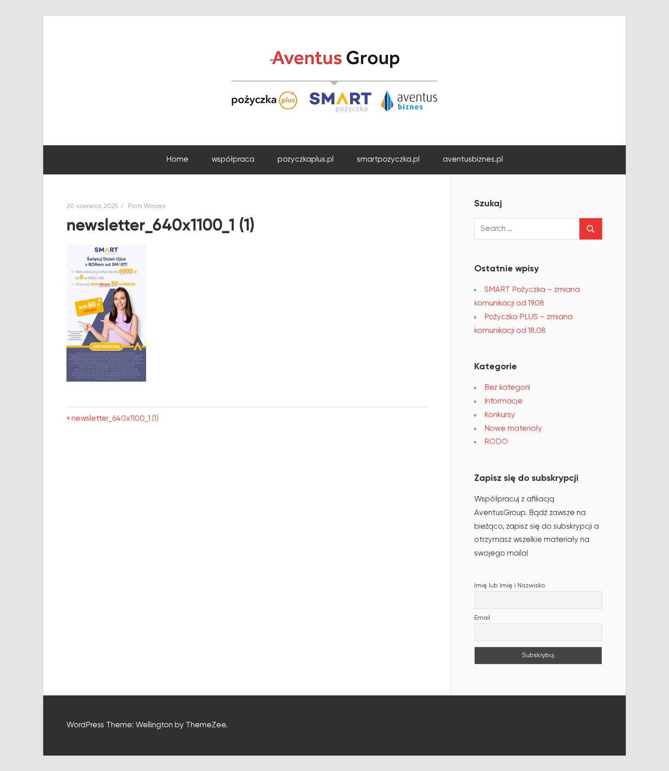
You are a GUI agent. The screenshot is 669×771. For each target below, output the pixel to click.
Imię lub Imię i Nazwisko (509, 585)
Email (482, 618)
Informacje (503, 401)
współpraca (233, 159)
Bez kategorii (507, 388)
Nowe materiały (513, 429)
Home (177, 159)
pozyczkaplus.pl (306, 159)
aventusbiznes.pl (473, 159)
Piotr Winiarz (147, 206)
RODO (496, 442)
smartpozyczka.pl (388, 159)
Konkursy (499, 415)
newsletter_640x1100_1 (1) (114, 419)
